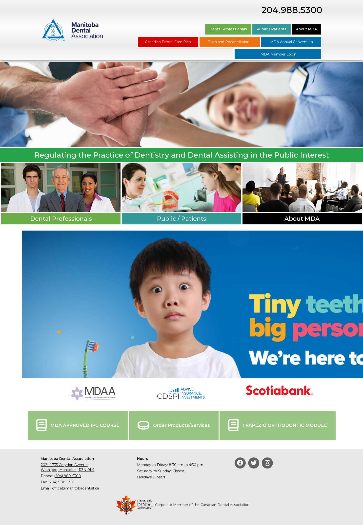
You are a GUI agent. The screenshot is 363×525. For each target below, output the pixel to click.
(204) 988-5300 (67, 476)
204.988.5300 (292, 9)
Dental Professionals (228, 29)
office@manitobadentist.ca (75, 488)
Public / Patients (271, 29)
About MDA (306, 29)
